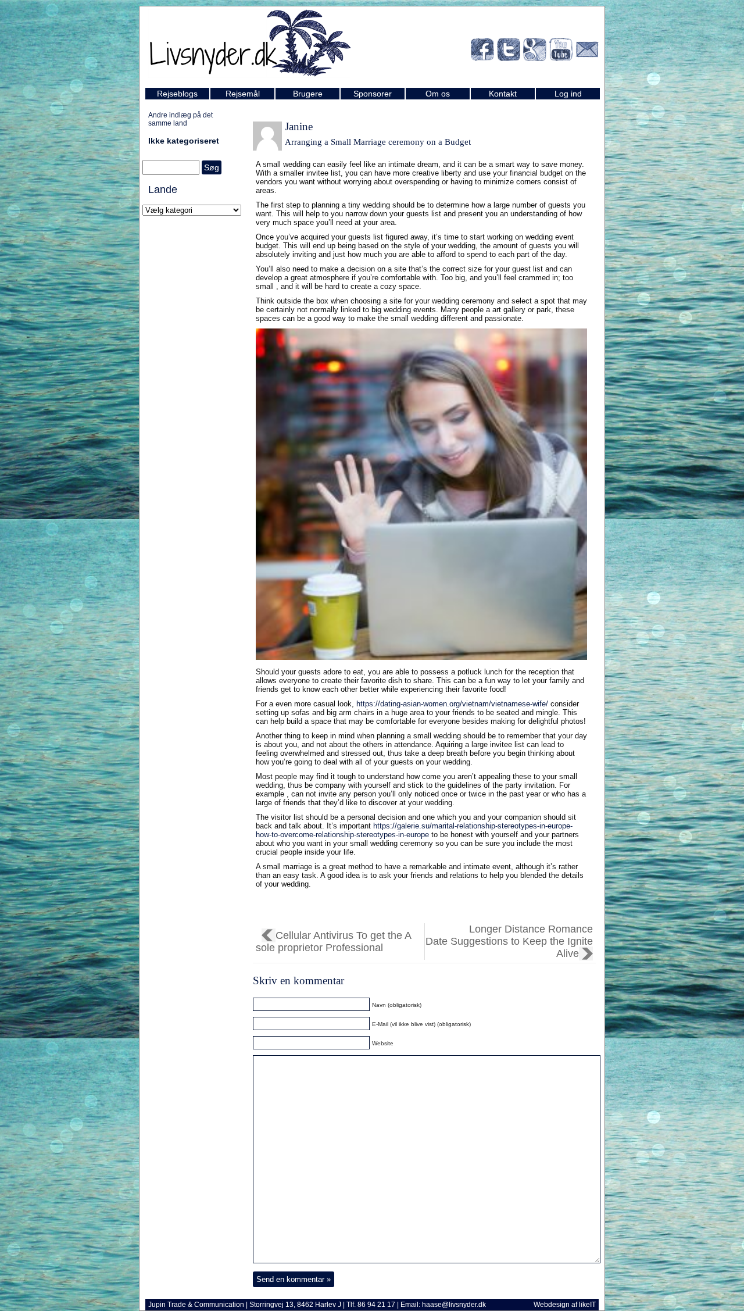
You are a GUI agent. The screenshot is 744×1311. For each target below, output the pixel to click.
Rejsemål (243, 93)
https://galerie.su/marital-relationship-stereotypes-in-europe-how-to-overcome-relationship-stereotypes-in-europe (414, 830)
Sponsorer (372, 93)
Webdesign (552, 1305)
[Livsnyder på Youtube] (561, 51)
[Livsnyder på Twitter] (508, 51)
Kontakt (503, 93)
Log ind (568, 93)
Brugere (308, 93)
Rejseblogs (177, 93)
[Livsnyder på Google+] (534, 51)
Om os (437, 93)
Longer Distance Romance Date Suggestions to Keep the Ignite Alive (509, 941)
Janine (299, 126)
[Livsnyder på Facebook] (482, 51)
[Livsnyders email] (587, 51)
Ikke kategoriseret (183, 140)
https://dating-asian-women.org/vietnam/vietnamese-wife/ (452, 703)
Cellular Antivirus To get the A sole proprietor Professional (334, 941)
